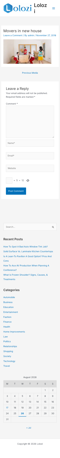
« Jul (28, 427)
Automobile (9, 297)
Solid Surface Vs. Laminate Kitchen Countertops (28, 251)
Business (7, 302)
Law (5, 336)
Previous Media (30, 73)
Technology (9, 361)
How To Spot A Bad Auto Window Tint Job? (25, 246)
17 (7, 407)
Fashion (7, 317)
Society (7, 356)
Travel (6, 366)
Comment (12, 103)
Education (8, 307)
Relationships (10, 346)
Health (6, 326)
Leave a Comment (12, 35)
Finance (7, 322)
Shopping (8, 351)
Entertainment (10, 312)
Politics (7, 341)
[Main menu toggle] (53, 8)
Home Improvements (14, 331)
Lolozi (40, 8)
